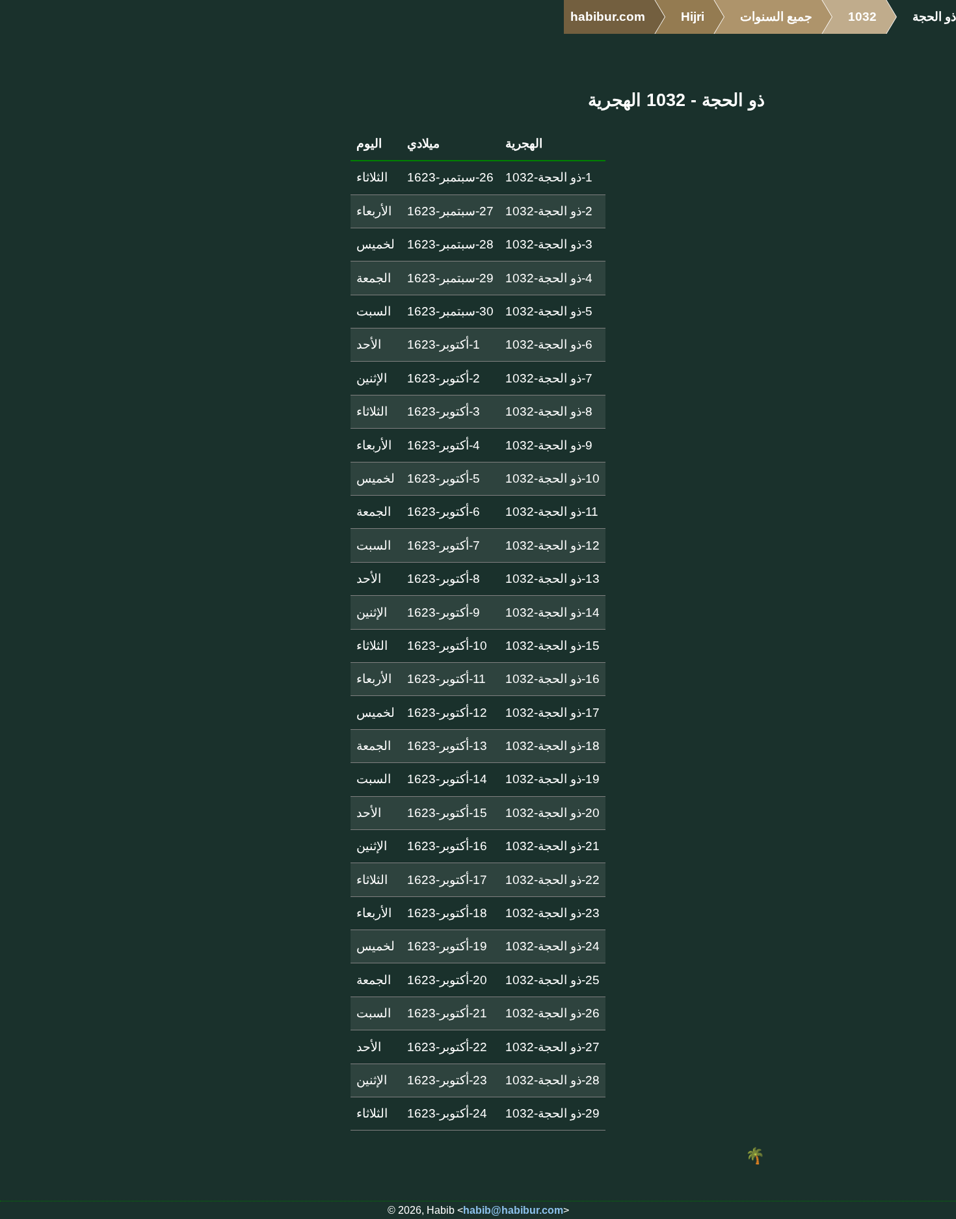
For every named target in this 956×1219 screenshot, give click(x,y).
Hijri (692, 16)
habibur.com (607, 16)
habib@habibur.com (513, 1210)
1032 (862, 16)
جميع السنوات (776, 16)
